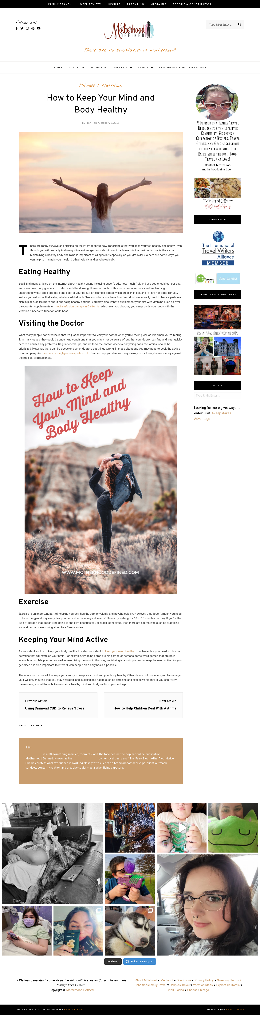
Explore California (228, 985)
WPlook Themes (235, 1010)
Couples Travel (180, 985)
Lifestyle (120, 67)
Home (58, 67)
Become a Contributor (192, 4)
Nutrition (112, 85)
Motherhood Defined (80, 990)
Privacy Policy (204, 980)
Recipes (114, 4)
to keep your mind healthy (118, 651)
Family (143, 67)
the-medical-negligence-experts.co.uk (65, 353)
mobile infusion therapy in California (77, 306)
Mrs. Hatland (34, 754)
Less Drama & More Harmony (183, 67)
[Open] (52, 853)
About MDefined (146, 980)
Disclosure (184, 980)
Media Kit (159, 4)
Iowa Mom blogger (85, 759)
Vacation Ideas (203, 985)
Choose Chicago (198, 990)
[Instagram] (98, 899)
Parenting (135, 4)
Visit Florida (176, 990)
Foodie (96, 67)
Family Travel (59, 4)
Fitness (87, 85)
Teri (88, 122)
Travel (74, 67)
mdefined (52, 807)
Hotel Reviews (90, 4)
